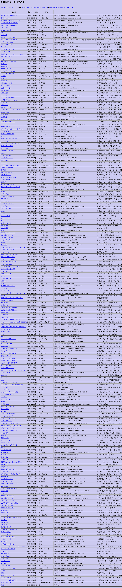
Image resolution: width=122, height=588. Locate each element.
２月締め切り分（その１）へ (10, 7)
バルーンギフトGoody (8, 413)
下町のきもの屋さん (7, 394)
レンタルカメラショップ (9, 15)
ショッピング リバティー (9, 138)
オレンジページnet (7, 479)
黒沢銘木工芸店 (6, 527)
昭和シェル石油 (6, 274)
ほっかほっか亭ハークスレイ (10, 187)
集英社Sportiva (5, 404)
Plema (3, 401)
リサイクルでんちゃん (8, 339)
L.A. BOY (4, 411)
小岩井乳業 (4, 433)
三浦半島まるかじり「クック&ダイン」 (14, 247)
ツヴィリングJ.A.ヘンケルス (10, 165)
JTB (2, 283)
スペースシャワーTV (8, 269)
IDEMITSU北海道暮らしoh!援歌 (11, 119)
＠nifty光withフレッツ (8, 233)
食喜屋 (3, 76)
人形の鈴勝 (4, 228)
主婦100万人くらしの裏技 (9, 503)
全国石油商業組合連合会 (9, 39)
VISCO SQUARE (6, 56)
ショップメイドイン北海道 (9, 392)
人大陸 (3, 570)
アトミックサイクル (7, 196)
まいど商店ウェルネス (8, 73)
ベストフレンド (6, 515)
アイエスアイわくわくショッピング (12, 109)
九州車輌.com (5, 179)
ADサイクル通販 (6, 172)
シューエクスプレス (7, 264)
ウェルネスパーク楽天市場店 (10, 20)
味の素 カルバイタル (7, 500)
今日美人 (4, 397)
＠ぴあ (3, 447)
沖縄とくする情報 (7, 300)
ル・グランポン (6, 324)
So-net (3, 153)
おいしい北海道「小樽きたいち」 (12, 517)
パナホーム (4, 105)
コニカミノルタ (6, 30)
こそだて (4, 276)
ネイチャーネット (7, 278)
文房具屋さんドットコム (9, 100)
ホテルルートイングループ (9, 37)
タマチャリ (4, 271)
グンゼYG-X (5, 290)
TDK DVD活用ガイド (8, 122)
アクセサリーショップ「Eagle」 (11, 266)
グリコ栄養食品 (6, 85)
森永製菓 (4, 80)
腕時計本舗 (4, 225)
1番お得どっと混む (7, 83)
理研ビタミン (5, 66)
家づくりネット (6, 208)
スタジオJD (5, 389)
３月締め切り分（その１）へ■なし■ (61, 7)
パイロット (4, 312)
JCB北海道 (4, 114)
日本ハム (4, 64)
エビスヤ (4, 520)
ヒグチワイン (5, 351)
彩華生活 (4, 341)
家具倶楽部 (4, 510)
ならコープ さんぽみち (8, 353)
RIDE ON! (4, 199)
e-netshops (4, 163)
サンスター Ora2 (6, 44)
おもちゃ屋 (4, 467)
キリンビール (5, 189)
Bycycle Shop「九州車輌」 (9, 61)
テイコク (4, 493)
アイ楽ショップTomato (8, 418)
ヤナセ (3, 213)
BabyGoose (4, 302)
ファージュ (4, 141)
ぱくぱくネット (6, 356)
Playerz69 (4, 245)
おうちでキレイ (6, 68)
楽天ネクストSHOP (7, 42)
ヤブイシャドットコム (8, 568)
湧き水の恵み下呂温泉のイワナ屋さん (13, 327)
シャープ (4, 124)
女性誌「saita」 (6, 442)
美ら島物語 (4, 387)
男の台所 (4, 541)
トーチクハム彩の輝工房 (9, 348)
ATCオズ (4, 281)
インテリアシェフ (7, 365)
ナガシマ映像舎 (6, 450)
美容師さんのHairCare (8, 360)
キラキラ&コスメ (6, 421)
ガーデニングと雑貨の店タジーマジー (13, 474)
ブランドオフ (5, 372)
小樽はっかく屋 (6, 539)
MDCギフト (5, 136)
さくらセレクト (6, 223)
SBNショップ (5, 95)
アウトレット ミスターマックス (11, 143)
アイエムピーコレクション (9, 488)
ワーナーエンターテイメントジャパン (13, 293)
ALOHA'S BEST (6, 464)
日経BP (3, 170)
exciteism (4, 375)
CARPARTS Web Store (8, 286)
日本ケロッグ (5, 18)
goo (2, 32)
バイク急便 (4, 93)
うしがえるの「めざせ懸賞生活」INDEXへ (34, 7)
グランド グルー (6, 52)
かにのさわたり (6, 160)
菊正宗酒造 (4, 491)
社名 (2, 585)
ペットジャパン (6, 252)
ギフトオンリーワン (7, 428)
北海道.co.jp (5, 112)
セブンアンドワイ (7, 27)
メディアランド (6, 155)
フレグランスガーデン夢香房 (10, 319)
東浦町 (3, 182)
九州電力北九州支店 (7, 249)
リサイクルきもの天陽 (8, 358)
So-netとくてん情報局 (8, 549)
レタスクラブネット (7, 406)
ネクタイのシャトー (7, 368)
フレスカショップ (7, 416)
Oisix (2, 573)
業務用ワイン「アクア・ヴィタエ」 (12, 54)
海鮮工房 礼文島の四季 (8, 177)
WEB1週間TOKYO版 (8, 257)
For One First (5, 553)
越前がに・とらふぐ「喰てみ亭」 (12, 298)
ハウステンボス (6, 240)
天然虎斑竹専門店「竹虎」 (9, 23)
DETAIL (3, 336)
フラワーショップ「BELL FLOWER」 (13, 546)
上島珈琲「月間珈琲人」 (9, 310)
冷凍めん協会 (5, 305)
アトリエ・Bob (6, 175)
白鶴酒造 (4, 117)
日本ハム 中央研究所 (7, 134)
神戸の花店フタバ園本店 (9, 25)
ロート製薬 (4, 148)
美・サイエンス (6, 107)
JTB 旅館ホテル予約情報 (9, 445)
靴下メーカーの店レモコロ (9, 483)
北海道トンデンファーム (9, 382)
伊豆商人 (4, 242)
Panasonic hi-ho (5, 346)
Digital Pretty (5, 438)
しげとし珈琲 (5, 329)
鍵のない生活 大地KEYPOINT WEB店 (13, 370)
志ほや (3, 295)
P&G (2, 220)
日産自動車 (4, 457)
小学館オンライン (7, 315)
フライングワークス (7, 49)
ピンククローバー (7, 78)
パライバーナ (5, 565)
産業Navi (4, 435)
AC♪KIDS (4, 524)
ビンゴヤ (4, 377)
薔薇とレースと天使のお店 (9, 254)
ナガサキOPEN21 (6, 131)
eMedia (3, 211)
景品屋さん (4, 512)
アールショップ (6, 288)
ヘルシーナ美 (5, 317)
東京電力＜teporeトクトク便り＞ (11, 462)
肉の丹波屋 (4, 522)
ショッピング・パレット (9, 259)
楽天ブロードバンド (7, 204)
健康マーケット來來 (7, 495)
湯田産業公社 (5, 90)
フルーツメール (6, 59)
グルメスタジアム (7, 582)
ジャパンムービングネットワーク (12, 129)
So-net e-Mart (5, 409)
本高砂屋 (4, 102)
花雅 (2, 230)
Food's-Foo (4, 47)
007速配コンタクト (7, 150)
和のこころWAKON (7, 508)
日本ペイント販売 (7, 146)
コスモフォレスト (7, 158)
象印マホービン (6, 88)
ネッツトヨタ (5, 216)
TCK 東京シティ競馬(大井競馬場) (12, 385)
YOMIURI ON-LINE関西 (9, 307)
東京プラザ (4, 206)
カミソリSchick (6, 556)
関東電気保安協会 (7, 167)
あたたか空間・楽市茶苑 (9, 363)
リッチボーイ (5, 201)
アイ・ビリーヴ (6, 334)
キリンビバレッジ (7, 218)
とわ (2, 380)
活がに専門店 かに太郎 (8, 469)
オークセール (5, 399)
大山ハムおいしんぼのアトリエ (11, 426)
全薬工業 (4, 35)
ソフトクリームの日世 (8, 97)
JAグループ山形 (6, 532)
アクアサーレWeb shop (8, 71)
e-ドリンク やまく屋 (7, 544)
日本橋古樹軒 (5, 331)
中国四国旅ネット (7, 194)
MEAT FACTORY (6, 343)
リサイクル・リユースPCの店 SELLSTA (14, 322)
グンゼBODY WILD (7, 184)
